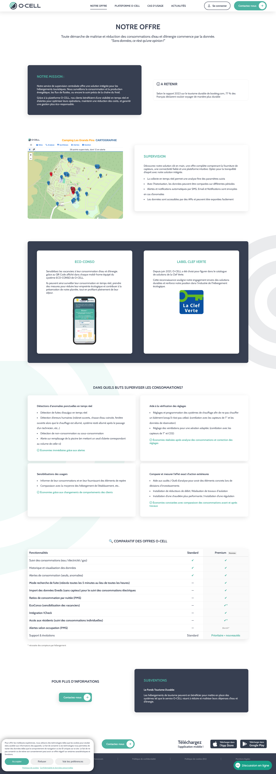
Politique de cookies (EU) (196, 759)
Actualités (178, 5)
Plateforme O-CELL (127, 5)
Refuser (42, 761)
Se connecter (219, 5)
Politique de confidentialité (144, 759)
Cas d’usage (155, 5)
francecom (98, 759)
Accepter (17, 761)
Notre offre (98, 5)
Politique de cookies (30, 767)
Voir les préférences (72, 761)
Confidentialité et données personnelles (56, 767)
